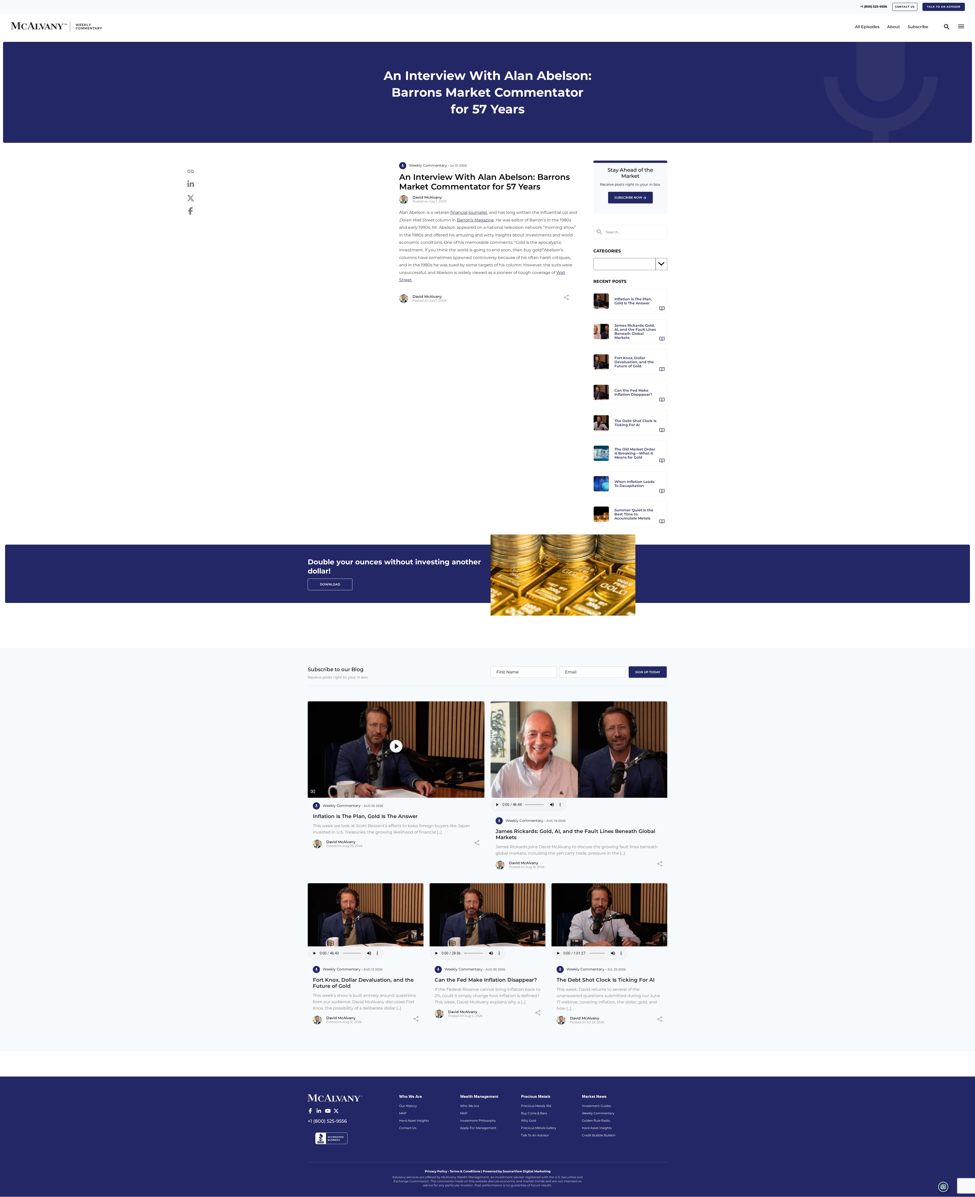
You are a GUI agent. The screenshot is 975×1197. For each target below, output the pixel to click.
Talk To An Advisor (535, 1135)
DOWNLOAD (330, 584)
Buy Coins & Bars (534, 1113)
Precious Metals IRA (536, 1106)
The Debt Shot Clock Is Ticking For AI (606, 980)
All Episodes (867, 26)
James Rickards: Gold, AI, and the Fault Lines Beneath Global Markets (575, 834)
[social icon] (310, 1111)
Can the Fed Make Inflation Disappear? (486, 980)
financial (458, 212)
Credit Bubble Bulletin (598, 1135)
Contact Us (905, 6)
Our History (408, 1106)
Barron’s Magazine (475, 220)
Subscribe (918, 26)
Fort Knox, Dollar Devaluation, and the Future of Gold (363, 983)
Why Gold (528, 1120)
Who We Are (469, 1106)
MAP (403, 1113)
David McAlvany (427, 197)
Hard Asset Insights (414, 1120)
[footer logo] (335, 1097)
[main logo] (128, 26)
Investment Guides (596, 1106)
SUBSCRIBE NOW (628, 197)
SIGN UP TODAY (647, 672)
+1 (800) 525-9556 (873, 6)
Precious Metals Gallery (538, 1128)
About (893, 26)
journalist (477, 212)
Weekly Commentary (598, 1113)
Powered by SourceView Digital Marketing (516, 1171)
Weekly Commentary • (429, 165)
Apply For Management (478, 1128)
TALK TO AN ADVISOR (943, 6)
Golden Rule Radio (596, 1120)
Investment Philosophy (478, 1120)
